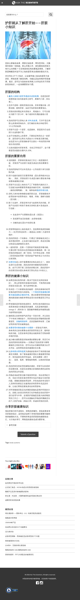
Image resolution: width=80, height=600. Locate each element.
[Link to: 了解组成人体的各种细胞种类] (25, 466)
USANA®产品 (10, 522)
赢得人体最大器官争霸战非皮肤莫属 (24, 96)
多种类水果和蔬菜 (18, 351)
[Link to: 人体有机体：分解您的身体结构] (30, 466)
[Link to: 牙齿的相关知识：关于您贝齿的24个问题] (36, 466)
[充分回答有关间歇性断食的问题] (1, 300)
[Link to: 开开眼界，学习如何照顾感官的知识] (48, 466)
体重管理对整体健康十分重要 (21, 327)
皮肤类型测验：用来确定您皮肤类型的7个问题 (22, 536)
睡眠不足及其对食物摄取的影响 (17, 491)
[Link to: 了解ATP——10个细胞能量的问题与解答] (13, 466)
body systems (15, 443)
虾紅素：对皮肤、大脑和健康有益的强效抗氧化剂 (23, 496)
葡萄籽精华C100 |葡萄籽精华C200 (18, 550)
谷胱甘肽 (12, 262)
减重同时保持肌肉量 (12, 500)
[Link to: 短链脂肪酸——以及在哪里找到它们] (19, 466)
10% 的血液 (32, 120)
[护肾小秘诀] (78, 300)
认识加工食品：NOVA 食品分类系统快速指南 (22, 487)
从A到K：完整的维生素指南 (15, 545)
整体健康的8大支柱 (12, 541)
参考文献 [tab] (12, 425)
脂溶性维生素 (42, 190)
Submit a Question (28, 434)
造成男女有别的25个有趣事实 (16, 527)
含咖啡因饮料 (21, 321)
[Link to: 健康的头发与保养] (42, 466)
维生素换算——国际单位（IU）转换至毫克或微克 (23, 513)
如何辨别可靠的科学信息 (14, 483)
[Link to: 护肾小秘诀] (8, 466)
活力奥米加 (9, 532)
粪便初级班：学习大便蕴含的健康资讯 (19, 554)
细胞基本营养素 (11, 518)
